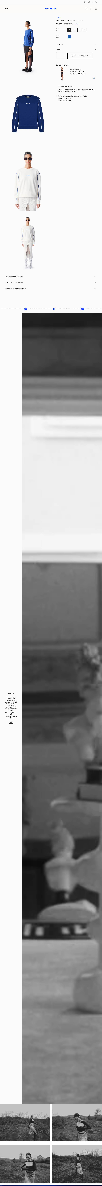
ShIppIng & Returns (14, 283)
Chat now (73, 91)
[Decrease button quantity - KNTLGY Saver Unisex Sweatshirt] (58, 56)
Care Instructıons (14, 276)
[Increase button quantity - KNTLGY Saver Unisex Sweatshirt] (64, 56)
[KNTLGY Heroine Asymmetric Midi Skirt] (62, 74)
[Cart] (96, 8)
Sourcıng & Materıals (15, 289)
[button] (6, 9)
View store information (64, 100)
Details (58, 49)
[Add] (93, 77)
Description (59, 44)
